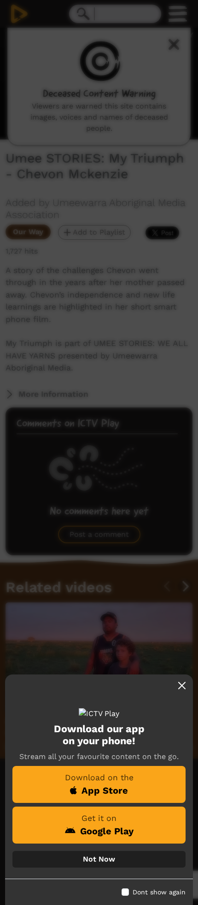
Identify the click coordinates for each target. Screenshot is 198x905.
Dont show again (159, 892)
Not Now (99, 859)
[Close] (182, 685)
